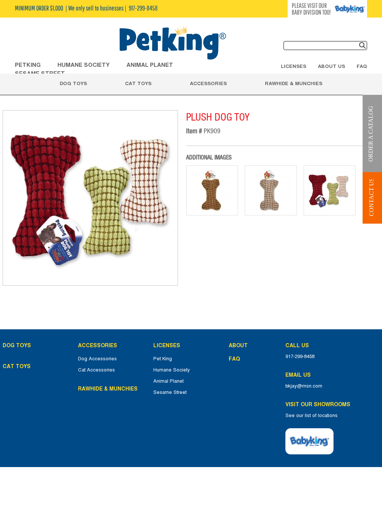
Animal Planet (168, 381)
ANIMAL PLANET (149, 65)
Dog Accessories (97, 359)
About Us (331, 66)
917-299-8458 (299, 357)
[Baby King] (309, 441)
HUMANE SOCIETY (83, 65)
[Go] (362, 45)
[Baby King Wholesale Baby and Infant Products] (172, 43)
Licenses (293, 66)
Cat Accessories (96, 370)
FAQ (362, 66)
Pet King (162, 359)
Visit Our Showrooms (319, 404)
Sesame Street (170, 392)
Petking (28, 65)
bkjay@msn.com (303, 386)
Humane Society (171, 370)
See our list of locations (311, 416)
